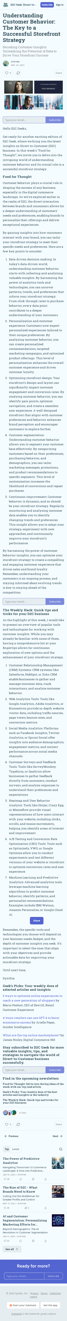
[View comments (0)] (21, 1179)
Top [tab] (7, 1149)
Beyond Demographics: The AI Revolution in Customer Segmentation (25, 1230)
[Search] (60, 1149)
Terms (44, 1293)
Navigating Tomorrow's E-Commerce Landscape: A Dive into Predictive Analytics (24, 1169)
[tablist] (12, 1149)
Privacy (34, 1293)
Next (55, 1136)
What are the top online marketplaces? (31, 1035)
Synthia (15, 62)
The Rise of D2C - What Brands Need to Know (20, 1189)
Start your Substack (24, 1305)
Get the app (50, 1305)
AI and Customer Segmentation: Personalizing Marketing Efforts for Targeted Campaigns (25, 1220)
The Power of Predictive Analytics (21, 1161)
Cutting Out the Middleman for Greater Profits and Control (21, 1197)
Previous (13, 1136)
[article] (33, 1169)
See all (9, 1249)
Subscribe (47, 4)
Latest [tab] (15, 1149)
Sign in (60, 4)
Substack (16, 1313)
